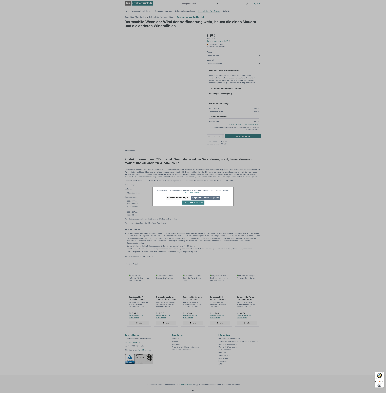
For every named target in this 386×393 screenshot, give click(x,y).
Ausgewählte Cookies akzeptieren (205, 198)
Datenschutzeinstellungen (177, 198)
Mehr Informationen (193, 193)
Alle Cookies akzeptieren (193, 203)
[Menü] (383, 373)
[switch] (379, 385)
